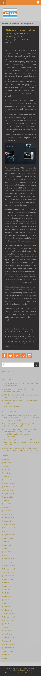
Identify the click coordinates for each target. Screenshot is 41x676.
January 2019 (8, 562)
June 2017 (7, 596)
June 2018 (7, 586)
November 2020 (9, 487)
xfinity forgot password (12, 448)
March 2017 (8, 607)
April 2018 (7, 590)
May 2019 (7, 548)
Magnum (9, 40)
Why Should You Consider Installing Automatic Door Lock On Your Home (21, 442)
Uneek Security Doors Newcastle (15, 440)
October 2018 (8, 572)
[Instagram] (29, 355)
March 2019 (8, 555)
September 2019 (9, 535)
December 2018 (9, 566)
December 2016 (9, 613)
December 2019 (9, 524)
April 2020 (7, 511)
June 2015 (7, 658)
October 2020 (8, 490)
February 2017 (9, 610)
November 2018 (9, 569)
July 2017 (7, 593)
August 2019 (8, 538)
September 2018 (9, 576)
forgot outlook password (12, 415)
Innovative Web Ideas (24, 671)
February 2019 (9, 559)
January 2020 (8, 521)
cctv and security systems (18, 331)
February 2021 (9, 476)
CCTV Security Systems (14, 329)
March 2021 (8, 473)
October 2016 (8, 620)
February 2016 (9, 637)
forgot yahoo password (12, 429)
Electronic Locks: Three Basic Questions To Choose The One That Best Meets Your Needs (21, 417)
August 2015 (8, 651)
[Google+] (23, 355)
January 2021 (8, 480)
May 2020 (7, 507)
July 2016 (7, 624)
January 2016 (8, 641)
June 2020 (7, 504)
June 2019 (7, 545)
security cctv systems (21, 341)
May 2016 (7, 627)
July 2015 (7, 655)
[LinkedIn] (17, 355)
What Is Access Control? (13, 406)
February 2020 (9, 518)
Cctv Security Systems (14, 53)
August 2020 (8, 497)
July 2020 (7, 500)
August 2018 (8, 579)
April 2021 (7, 470)
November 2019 (9, 528)
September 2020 (9, 494)
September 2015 (9, 648)
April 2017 (7, 603)
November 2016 (9, 617)
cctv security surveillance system (15, 336)
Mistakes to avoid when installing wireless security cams (20, 33)
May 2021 (7, 466)
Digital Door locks (28, 251)
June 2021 (7, 463)
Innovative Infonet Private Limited (25, 673)
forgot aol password (11, 424)
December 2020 (9, 483)
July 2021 (7, 459)
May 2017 (7, 600)
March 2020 (8, 514)
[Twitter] (10, 355)
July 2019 (7, 542)
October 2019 (8, 531)
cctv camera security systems (24, 334)
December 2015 (9, 644)
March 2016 (8, 634)
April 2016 (7, 631)
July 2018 (7, 583)
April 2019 (7, 552)
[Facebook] (4, 355)
